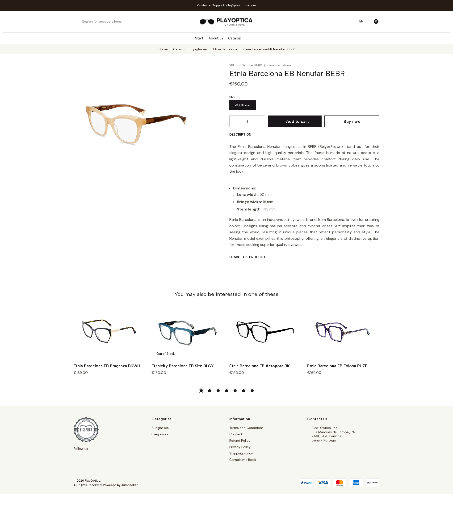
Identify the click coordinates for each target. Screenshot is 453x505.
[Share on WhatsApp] (253, 266)
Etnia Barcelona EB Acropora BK (259, 366)
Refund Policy (239, 440)
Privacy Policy (240, 447)
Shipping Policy (241, 453)
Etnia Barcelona (225, 49)
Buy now (352, 121)
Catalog (234, 38)
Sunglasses (160, 428)
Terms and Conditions (246, 428)
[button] (201, 391)
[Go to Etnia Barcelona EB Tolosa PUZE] (343, 332)
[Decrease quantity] (233, 121)
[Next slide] (375, 391)
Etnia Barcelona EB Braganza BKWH (107, 366)
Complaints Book (242, 460)
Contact (235, 434)
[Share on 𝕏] (243, 266)
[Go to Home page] (226, 21)
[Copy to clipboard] (274, 266)
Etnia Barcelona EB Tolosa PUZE (337, 366)
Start (199, 38)
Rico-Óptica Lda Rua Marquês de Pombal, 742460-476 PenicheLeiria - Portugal (333, 434)
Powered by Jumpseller (120, 485)
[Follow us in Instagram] (249, 38)
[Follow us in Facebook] (256, 38)
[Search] (78, 21)
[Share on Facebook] (232, 266)
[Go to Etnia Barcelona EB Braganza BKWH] (110, 332)
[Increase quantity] (261, 121)
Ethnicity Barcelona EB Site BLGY (182, 366)
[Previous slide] (77, 391)
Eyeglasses (199, 49)
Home (163, 49)
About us (216, 38)
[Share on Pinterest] (263, 266)
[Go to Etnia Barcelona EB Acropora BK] (265, 332)
